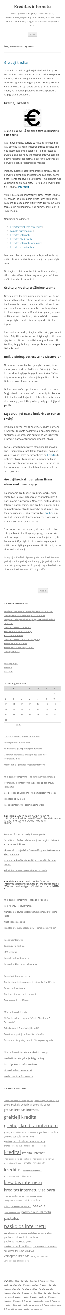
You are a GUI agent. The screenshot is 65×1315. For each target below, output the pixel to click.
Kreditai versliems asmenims (26, 227)
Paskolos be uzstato (32, 1304)
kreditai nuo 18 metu (13, 1163)
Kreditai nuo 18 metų (14, 798)
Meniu (32, 34)
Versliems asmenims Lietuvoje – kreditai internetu (28, 611)
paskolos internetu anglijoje (40, 1233)
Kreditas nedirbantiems (23, 247)
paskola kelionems (12, 1212)
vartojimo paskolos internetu (16, 1261)
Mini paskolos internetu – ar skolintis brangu (26, 1052)
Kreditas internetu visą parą (25, 243)
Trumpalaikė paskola (14, 945)
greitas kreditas (41, 1104)
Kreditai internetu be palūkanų (19, 647)
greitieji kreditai (11, 561)
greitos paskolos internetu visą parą (24, 1141)
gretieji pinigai (40, 565)
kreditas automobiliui (32, 1171)
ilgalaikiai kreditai (38, 1146)
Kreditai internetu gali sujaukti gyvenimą (24, 1058)
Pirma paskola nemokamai (17, 742)
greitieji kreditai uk (23, 565)
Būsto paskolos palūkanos (17, 1000)
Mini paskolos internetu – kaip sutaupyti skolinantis (29, 776)
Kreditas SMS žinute (21, 239)
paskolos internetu (25, 1226)
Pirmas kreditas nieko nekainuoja (20, 963)
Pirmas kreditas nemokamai (18, 1070)
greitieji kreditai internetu (31, 1125)
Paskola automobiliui (21, 231)
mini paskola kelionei (13, 1200)
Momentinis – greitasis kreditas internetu (24, 764)
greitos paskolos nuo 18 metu (17, 1146)
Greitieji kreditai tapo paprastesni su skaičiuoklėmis (29, 981)
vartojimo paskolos (39, 1256)
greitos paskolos (48, 1132)
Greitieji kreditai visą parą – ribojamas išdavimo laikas (30, 792)
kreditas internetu (19, 569)
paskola (39, 1205)
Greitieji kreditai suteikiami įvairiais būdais (24, 615)
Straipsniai (27, 1292)
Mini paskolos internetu (16, 1012)
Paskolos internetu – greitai (17, 975)
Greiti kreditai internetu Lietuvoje (20, 994)
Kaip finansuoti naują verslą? (18, 905)
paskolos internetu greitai (18, 1241)
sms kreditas (26, 1250)
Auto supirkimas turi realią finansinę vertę (24, 834)
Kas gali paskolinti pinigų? (16, 957)
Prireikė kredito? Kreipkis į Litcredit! (21, 1028)
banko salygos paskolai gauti (46, 1100)
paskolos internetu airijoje (15, 1233)
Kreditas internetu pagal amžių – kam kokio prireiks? (30, 927)
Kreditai (20, 557)
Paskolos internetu (13, 635)
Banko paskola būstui (14, 988)
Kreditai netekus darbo (15, 643)
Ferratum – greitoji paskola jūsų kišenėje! (24, 1034)
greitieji (49, 513)
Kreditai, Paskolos (41, 1300)
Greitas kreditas (29, 1288)
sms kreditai (11, 1250)
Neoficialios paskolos (14, 921)
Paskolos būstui (30, 1284)
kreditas (13, 1169)
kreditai (52, 565)
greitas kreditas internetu (46, 557)
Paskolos (8, 671)
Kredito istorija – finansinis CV (18, 1076)
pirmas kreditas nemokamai (45, 1246)
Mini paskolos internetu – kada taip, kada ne (26, 899)
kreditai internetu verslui (43, 1159)
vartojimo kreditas (17, 1256)
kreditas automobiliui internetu (17, 1176)
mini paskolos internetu (17, 1206)
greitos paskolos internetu (19, 1136)
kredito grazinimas (34, 1196)
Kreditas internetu (32, 6)
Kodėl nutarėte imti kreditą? (18, 631)
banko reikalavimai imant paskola (18, 1100)
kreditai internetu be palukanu (17, 1159)
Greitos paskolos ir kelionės (17, 627)
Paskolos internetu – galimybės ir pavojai (24, 804)
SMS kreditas (10, 951)
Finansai (17, 1304)
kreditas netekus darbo (14, 1196)
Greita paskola (46, 1288)
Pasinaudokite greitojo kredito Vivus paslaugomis (28, 1040)
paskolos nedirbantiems (18, 1246)
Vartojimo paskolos (33, 1308)
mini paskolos (32, 1200)
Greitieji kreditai (16, 62)
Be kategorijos (11, 663)
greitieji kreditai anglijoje (32, 561)
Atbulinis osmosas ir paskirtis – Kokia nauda (25, 870)
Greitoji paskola (39, 1296)
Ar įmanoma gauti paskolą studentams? (23, 748)
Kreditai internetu (48, 1284)
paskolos (11, 1218)
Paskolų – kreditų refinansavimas (20, 1064)
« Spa (18, 724)
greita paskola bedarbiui (18, 1104)
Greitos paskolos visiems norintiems (22, 736)
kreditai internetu (34, 1153)
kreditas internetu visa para (29, 1190)
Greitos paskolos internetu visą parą (22, 639)
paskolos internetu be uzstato (21, 1237)
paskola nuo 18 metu (36, 1212)
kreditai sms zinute (34, 1163)
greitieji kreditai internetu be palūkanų (21, 1132)
